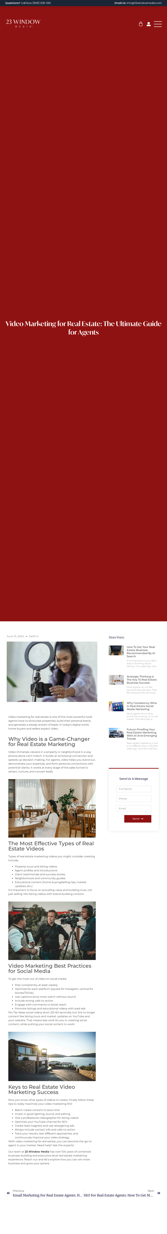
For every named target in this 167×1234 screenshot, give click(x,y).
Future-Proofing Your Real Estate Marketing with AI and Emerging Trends (142, 734)
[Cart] (140, 24)
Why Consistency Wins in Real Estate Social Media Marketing (142, 706)
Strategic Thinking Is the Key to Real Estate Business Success (142, 679)
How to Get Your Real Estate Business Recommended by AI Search (141, 651)
